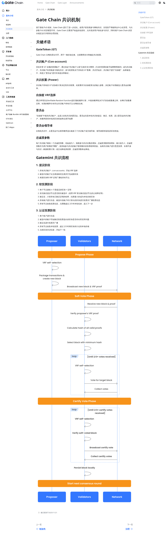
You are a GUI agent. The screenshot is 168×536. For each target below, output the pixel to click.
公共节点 (9, 110)
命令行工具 (10, 88)
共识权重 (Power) (147, 27)
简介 (8, 10)
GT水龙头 (9, 119)
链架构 (8, 25)
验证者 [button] (8, 74)
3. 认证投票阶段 (146, 68)
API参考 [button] (8, 83)
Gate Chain (50, 2)
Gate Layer (62, 2)
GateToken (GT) (146, 17)
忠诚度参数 (144, 47)
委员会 (143, 37)
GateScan (9, 123)
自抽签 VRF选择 (146, 32)
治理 (7, 33)
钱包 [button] (7, 42)
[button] (159, 3)
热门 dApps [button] (10, 127)
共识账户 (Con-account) (150, 22)
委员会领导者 (145, 42)
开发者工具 (10, 101)
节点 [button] (7, 70)
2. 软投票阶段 (145, 63)
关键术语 (142, 12)
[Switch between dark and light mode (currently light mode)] (164, 3)
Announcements (77, 2)
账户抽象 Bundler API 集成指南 (17, 114)
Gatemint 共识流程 (146, 52)
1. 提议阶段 (144, 58)
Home (40, 2)
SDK (7, 92)
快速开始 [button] (9, 60)
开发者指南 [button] (10, 56)
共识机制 (9, 29)
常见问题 (9, 106)
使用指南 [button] (9, 47)
